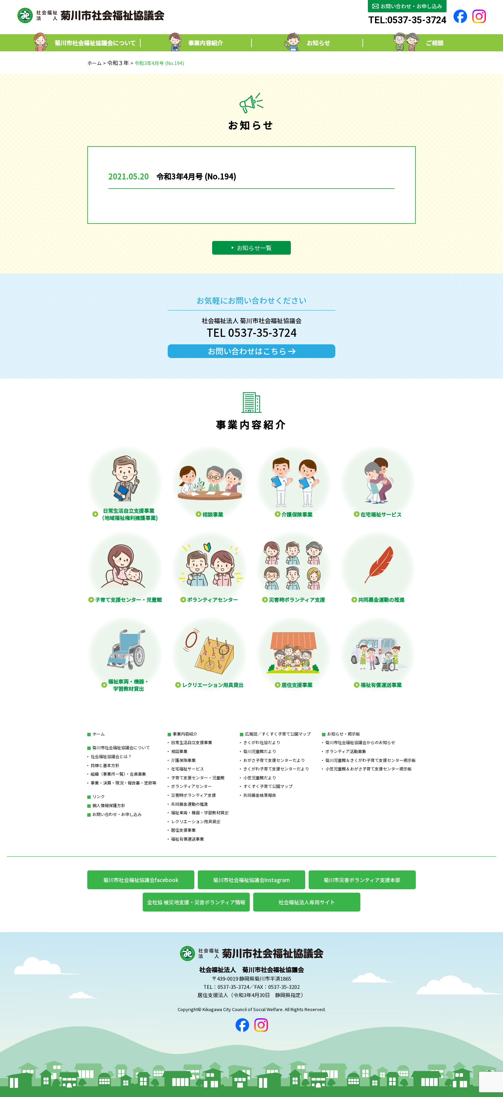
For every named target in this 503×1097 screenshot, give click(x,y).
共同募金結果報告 (259, 795)
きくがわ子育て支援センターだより (276, 768)
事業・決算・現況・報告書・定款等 (123, 783)
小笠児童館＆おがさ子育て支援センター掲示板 (368, 768)
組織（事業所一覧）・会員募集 (118, 774)
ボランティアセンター (191, 786)
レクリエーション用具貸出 (195, 821)
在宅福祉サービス (187, 768)
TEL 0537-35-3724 (252, 332)
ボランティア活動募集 (345, 751)
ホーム (94, 63)
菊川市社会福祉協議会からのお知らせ (360, 742)
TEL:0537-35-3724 (407, 20)
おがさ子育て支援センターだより (274, 760)
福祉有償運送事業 (187, 839)
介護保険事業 (183, 760)
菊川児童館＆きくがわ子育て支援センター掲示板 (370, 760)
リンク (98, 796)
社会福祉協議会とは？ (111, 756)
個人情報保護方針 (108, 805)
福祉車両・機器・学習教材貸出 (200, 812)
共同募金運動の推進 (189, 804)
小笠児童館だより (259, 777)
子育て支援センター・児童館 (197, 777)
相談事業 (179, 751)
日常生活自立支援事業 (191, 742)
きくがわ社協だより (261, 742)
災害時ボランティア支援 (193, 795)
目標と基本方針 (105, 765)
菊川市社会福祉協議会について (121, 747)
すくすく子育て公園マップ (268, 786)
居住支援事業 (183, 830)
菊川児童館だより (259, 751)
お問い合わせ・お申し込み (117, 814)
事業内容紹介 (185, 734)
